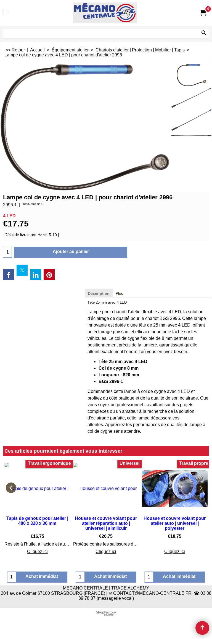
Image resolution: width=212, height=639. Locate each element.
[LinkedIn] (35, 274)
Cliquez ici (37, 551)
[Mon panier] (202, 12)
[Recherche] (204, 33)
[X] (22, 270)
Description (99, 293)
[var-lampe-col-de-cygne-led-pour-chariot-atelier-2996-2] (191, 120)
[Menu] (5, 13)
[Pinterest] (49, 274)
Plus (119, 293)
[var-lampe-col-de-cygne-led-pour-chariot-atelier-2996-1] (191, 98)
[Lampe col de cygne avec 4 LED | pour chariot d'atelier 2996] (191, 75)
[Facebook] (8, 274)
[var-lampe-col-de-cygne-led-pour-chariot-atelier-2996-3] (191, 134)
